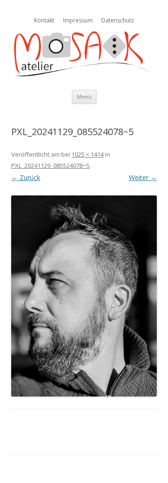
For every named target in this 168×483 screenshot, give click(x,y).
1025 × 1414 (87, 154)
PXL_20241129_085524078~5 (50, 165)
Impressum (78, 20)
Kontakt (44, 20)
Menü (84, 96)
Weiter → (143, 177)
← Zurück (25, 177)
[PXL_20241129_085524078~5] (84, 295)
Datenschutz (117, 20)
